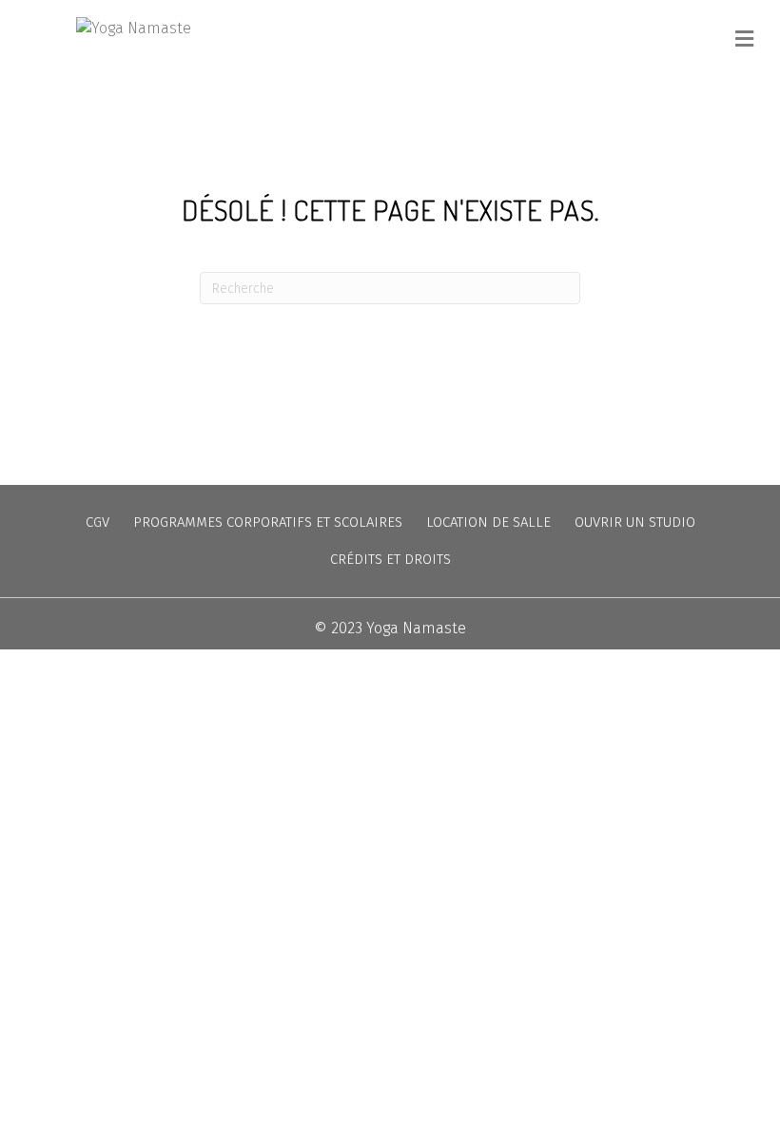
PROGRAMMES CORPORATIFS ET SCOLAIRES (267, 522)
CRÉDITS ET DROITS (390, 559)
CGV (97, 522)
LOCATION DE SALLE (488, 522)
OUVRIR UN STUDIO (635, 522)
